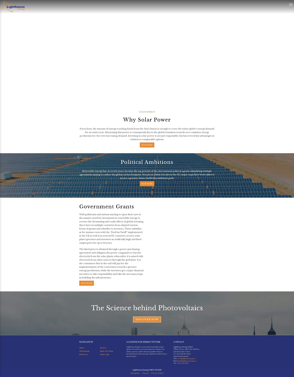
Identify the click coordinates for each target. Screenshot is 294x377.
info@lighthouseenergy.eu (186, 361)
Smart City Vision (106, 351)
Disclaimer (135, 373)
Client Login (104, 354)
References (83, 354)
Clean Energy (84, 351)
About (81, 348)
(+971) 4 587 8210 (182, 363)
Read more (147, 145)
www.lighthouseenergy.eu (186, 358)
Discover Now (147, 319)
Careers (145, 373)
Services (103, 348)
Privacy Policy (157, 373)
